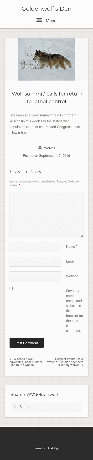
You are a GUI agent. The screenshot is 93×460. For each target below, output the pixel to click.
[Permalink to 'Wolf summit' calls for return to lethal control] (46, 59)
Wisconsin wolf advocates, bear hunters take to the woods (26, 362)
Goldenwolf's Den (47, 9)
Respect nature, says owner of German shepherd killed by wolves (65, 362)
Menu (51, 20)
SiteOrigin (53, 448)
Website (72, 275)
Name (71, 246)
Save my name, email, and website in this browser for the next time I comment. (74, 310)
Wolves (49, 147)
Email (71, 261)
